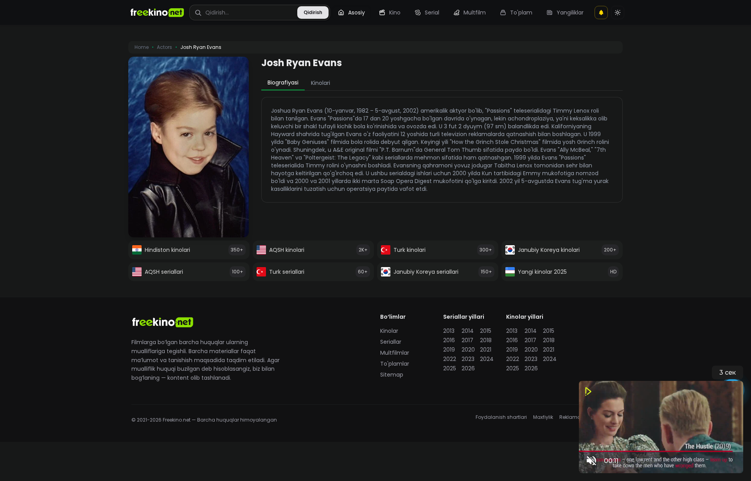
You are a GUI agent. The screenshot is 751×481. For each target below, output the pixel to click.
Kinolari (320, 83)
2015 (485, 331)
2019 (449, 350)
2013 (449, 331)
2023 (468, 359)
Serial (432, 12)
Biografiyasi (283, 82)
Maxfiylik (543, 417)
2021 (485, 350)
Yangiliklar (570, 12)
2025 (449, 368)
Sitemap (391, 375)
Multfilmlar (394, 353)
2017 (467, 340)
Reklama (570, 417)
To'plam (521, 12)
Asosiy (356, 12)
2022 (449, 359)
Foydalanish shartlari (501, 417)
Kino (395, 12)
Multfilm (475, 12)
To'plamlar (394, 364)
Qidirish (313, 12)
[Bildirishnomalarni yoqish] (601, 12)
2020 (468, 350)
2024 (487, 359)
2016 (449, 340)
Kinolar (389, 331)
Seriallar (390, 342)
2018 (486, 340)
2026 (468, 368)
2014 (468, 331)
